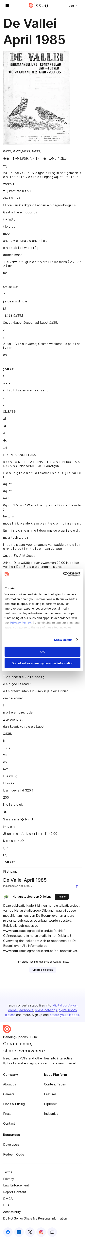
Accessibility (12, 1212)
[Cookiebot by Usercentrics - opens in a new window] (63, 574)
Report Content (14, 1192)
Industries (51, 1114)
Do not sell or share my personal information (42, 663)
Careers (8, 1094)
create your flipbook (64, 1015)
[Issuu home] (38, 5)
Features (50, 1094)
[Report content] (78, 886)
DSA (6, 1205)
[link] (73, 5)
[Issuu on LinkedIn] (19, 1232)
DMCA (8, 1199)
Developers (11, 1144)
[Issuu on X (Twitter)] (30, 1232)
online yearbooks (20, 1010)
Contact (9, 1123)
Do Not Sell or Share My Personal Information (35, 1218)
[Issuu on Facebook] (8, 1232)
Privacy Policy (20, 622)
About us (9, 1084)
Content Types (55, 1084)
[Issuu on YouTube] (52, 1232)
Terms (7, 1172)
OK (42, 651)
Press (7, 1114)
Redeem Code (13, 1154)
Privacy (8, 1179)
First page (10, 871)
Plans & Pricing (14, 1104)
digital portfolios (65, 1005)
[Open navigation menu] (7, 5)
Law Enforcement (16, 1185)
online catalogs (46, 1010)
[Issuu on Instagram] (41, 1232)
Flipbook (50, 1104)
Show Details (63, 639)
